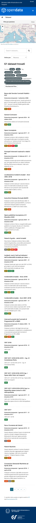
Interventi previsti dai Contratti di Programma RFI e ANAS (15, 320)
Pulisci (32, 22)
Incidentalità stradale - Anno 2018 (15, 276)
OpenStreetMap (9, 44)
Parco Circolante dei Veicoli (13, 425)
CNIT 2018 (7, 342)
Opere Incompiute (10, 130)
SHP (10, 481)
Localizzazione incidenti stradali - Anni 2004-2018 (17, 176)
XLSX (9, 124)
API (29, 497)
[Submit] (29, 50)
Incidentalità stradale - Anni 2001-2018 (17, 298)
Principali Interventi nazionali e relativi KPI (17, 152)
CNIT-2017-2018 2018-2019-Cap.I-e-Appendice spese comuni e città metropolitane (17, 390)
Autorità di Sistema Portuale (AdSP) (16, 198)
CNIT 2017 (7, 410)
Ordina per (7, 57)
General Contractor (10, 114)
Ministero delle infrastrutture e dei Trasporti (11, 3)
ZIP (5, 249)
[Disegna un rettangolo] (33, 26)
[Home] (2, 17)
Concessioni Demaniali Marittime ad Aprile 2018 (16, 464)
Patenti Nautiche (9, 446)
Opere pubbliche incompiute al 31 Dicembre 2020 (15, 216)
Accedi (32, 1)
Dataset (8, 17)
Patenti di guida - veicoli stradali (15, 238)
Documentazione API (12, 499)
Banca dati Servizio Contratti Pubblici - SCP (17, 94)
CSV (6, 109)
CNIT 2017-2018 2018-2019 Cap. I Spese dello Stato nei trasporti (16, 374)
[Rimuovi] (13, 69)
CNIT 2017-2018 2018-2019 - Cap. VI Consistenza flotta (17, 359)
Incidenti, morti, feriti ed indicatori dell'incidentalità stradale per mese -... (17, 256)
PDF (13, 146)
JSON (9, 109)
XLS (16, 146)
